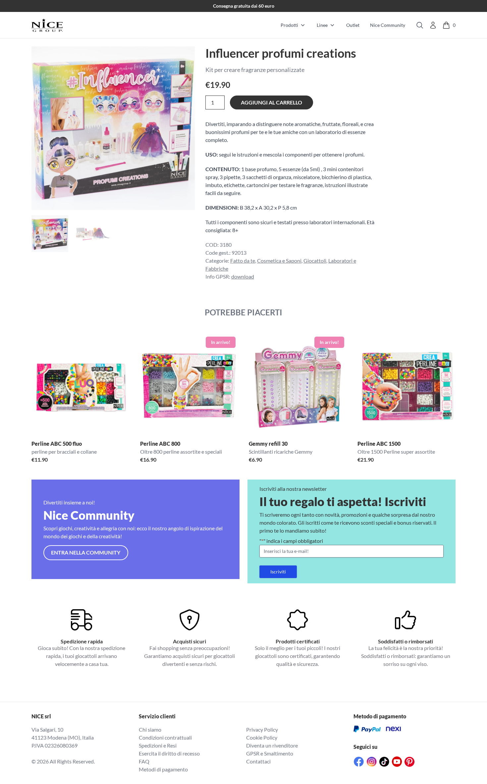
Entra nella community (85, 552)
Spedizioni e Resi (158, 745)
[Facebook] (358, 761)
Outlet (352, 25)
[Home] (47, 25)
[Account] (433, 25)
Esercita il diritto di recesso (169, 753)
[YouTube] (397, 761)
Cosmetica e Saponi (279, 260)
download (242, 276)
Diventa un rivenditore (272, 745)
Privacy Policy (262, 729)
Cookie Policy (261, 737)
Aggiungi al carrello (271, 102)
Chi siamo (150, 729)
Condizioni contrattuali (165, 737)
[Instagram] (372, 762)
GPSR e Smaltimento (269, 753)
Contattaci (258, 761)
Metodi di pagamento (163, 769)
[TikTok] (384, 762)
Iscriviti (278, 571)
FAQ (144, 761)
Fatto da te (242, 260)
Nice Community (387, 25)
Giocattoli (314, 260)
